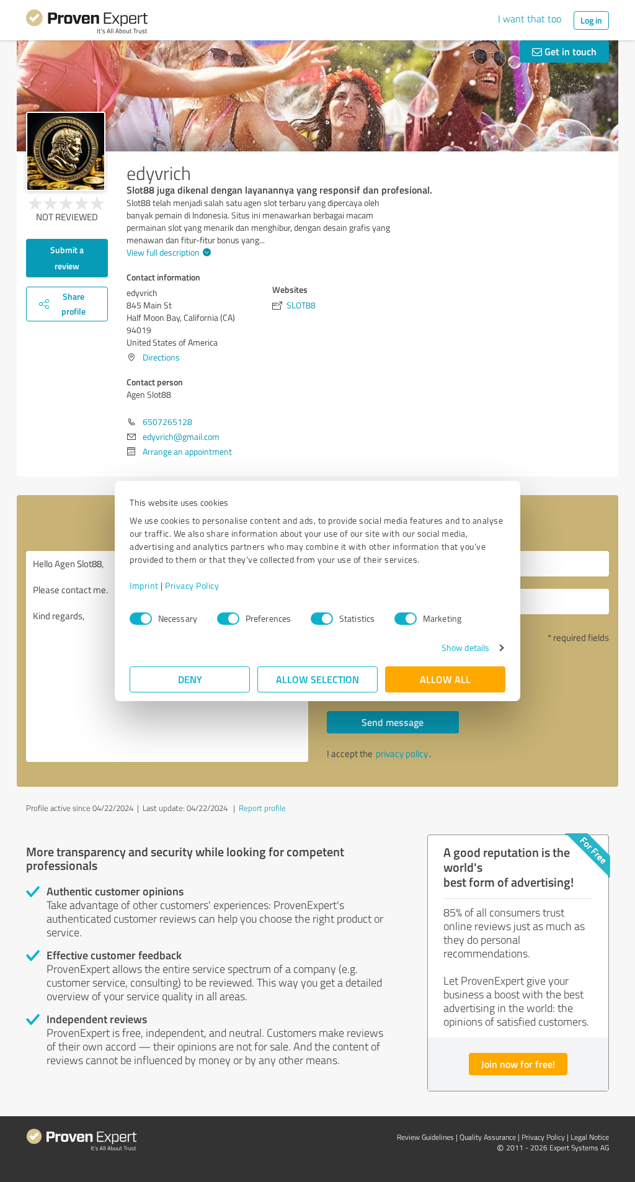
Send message (393, 722)
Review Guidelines (425, 1137)
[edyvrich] (65, 151)
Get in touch (569, 51)
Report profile (262, 807)
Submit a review (67, 258)
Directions (161, 357)
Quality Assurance (488, 1137)
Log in (591, 20)
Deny (190, 679)
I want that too (529, 18)
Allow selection (317, 679)
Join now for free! (518, 1064)
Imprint (144, 585)
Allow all (445, 679)
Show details (465, 647)
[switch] (228, 618)
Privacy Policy (192, 585)
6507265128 (167, 422)
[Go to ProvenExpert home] (87, 23)
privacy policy (402, 753)
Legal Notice (590, 1137)
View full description (163, 252)
